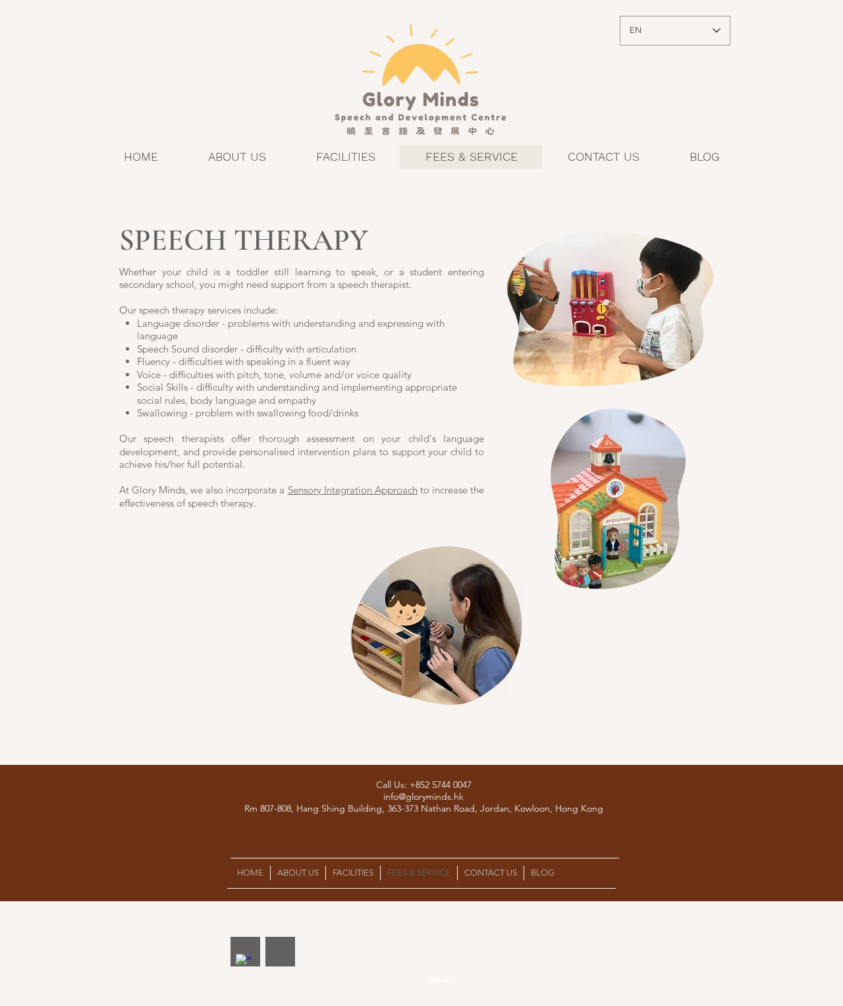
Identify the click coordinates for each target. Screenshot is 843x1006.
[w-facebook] (244, 962)
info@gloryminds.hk (423, 796)
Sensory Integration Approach (353, 490)
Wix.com (442, 978)
